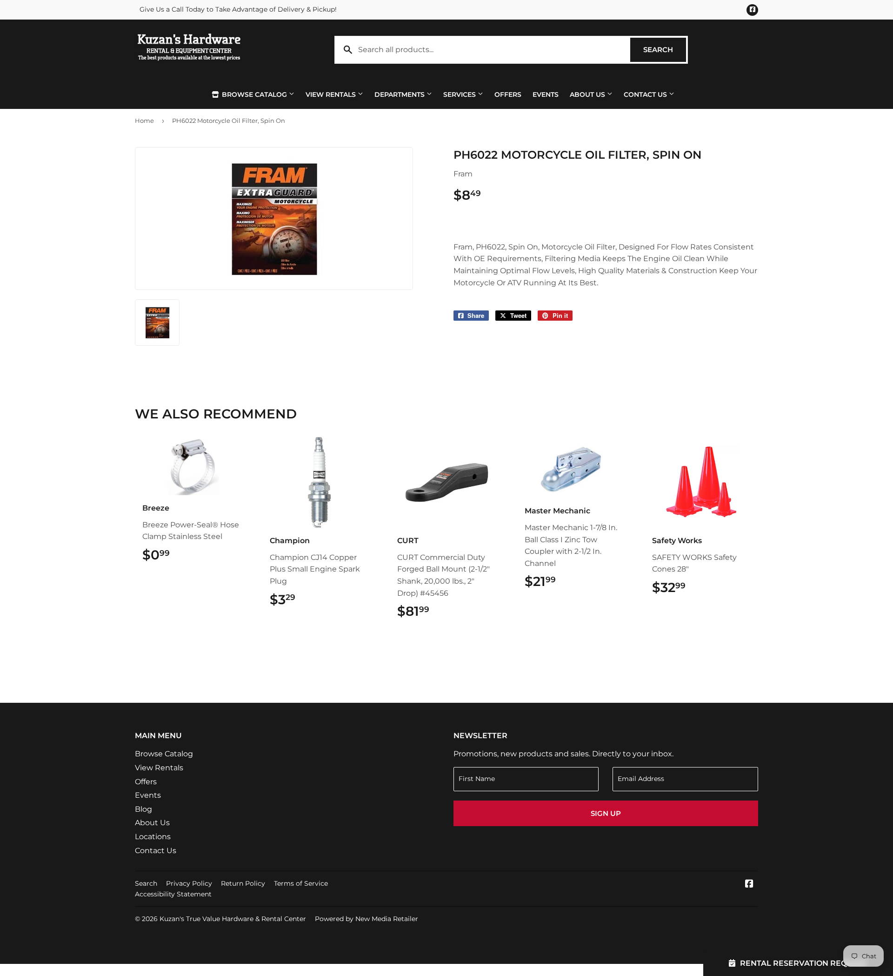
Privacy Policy (189, 883)
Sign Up (606, 813)
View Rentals (332, 94)
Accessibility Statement (173, 894)
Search (664, 49)
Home (144, 120)
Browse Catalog (254, 94)
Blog (143, 809)
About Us (588, 94)
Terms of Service (301, 883)
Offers (507, 94)
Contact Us (646, 94)
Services (460, 94)
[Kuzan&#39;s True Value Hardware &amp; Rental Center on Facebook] (749, 884)
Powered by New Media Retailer (366, 918)
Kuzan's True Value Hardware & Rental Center (233, 918)
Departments (400, 94)
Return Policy (243, 883)
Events (546, 94)
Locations (153, 836)
